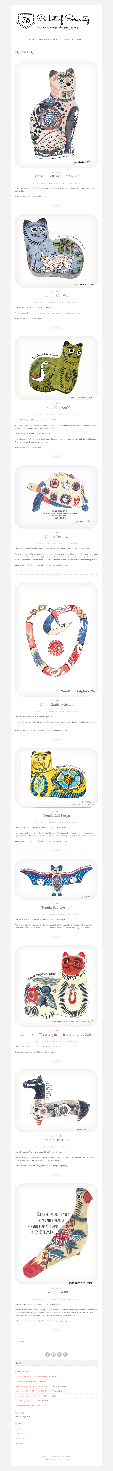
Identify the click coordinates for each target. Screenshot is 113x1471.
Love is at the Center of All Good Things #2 (30, 1396)
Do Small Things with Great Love (26, 1406)
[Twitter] (59, 1354)
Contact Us (67, 39)
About (56, 39)
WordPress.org (20, 1443)
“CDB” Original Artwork (23, 1381)
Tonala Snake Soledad (56, 704)
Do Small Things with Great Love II (27, 1401)
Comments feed (20, 1438)
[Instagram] (53, 1354)
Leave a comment (74, 183)
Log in (17, 1428)
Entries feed (19, 1433)
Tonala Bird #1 (56, 1292)
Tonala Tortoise (57, 536)
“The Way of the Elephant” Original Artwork (30, 1376)
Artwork (56, 172)
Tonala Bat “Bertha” (56, 907)
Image (63, 183)
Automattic (64, 1459)
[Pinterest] (65, 1354)
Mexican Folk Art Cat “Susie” (56, 176)
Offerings (42, 39)
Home (31, 39)
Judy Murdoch (53, 183)
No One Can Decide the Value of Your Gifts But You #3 (34, 1386)
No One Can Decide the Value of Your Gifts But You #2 (34, 1391)
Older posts (20, 1341)
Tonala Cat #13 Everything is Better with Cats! (56, 1034)
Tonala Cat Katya (56, 815)
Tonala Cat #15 (56, 295)
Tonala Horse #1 (56, 1140)
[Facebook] (47, 1354)
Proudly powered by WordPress (56, 1457)
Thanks (80, 39)
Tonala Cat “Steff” (56, 408)
